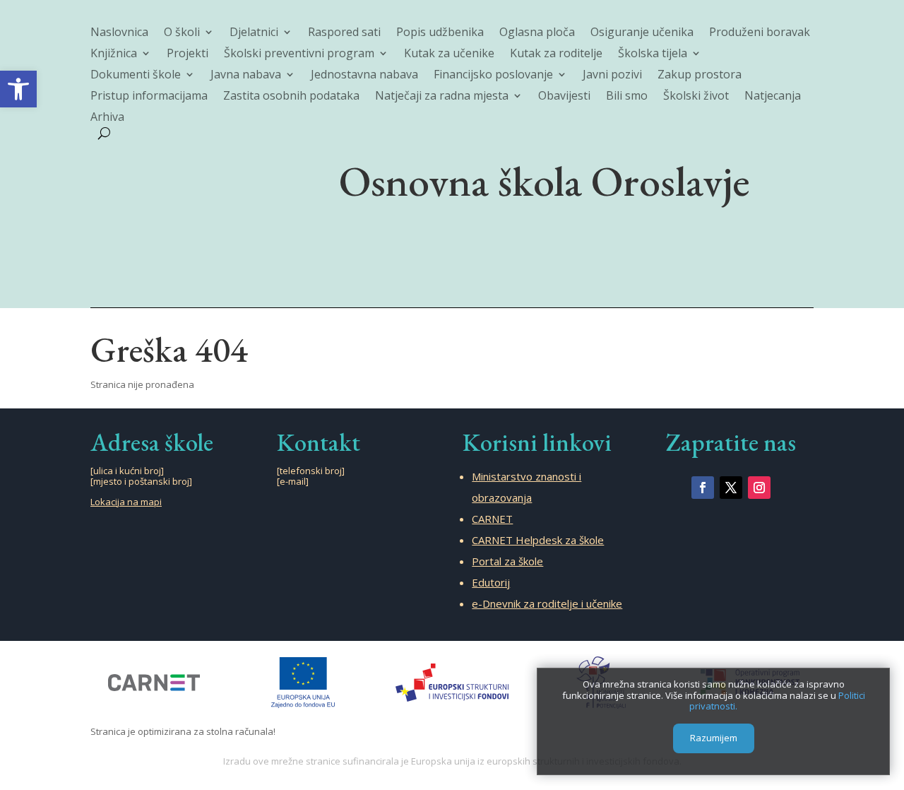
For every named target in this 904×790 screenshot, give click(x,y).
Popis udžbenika (440, 33)
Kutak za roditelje (556, 54)
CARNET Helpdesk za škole (538, 540)
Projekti (187, 54)
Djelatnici (254, 33)
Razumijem (713, 738)
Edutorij (491, 582)
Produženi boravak (759, 33)
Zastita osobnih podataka (291, 96)
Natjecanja (772, 96)
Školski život (696, 96)
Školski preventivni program (299, 54)
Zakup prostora (700, 75)
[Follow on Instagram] (759, 487)
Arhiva (107, 118)
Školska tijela (652, 54)
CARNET (492, 519)
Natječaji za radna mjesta (442, 96)
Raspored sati (344, 33)
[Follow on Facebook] (702, 487)
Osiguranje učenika (642, 33)
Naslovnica (119, 33)
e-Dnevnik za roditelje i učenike (547, 603)
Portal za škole (507, 561)
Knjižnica (113, 54)
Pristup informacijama (149, 96)
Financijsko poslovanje (493, 75)
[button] (18, 89)
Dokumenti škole (135, 75)
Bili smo (627, 96)
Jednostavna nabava (364, 75)
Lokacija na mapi (126, 501)
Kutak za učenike (449, 54)
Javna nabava (245, 75)
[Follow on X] (731, 487)
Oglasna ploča (537, 33)
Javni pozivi (612, 75)
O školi (182, 33)
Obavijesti (564, 96)
